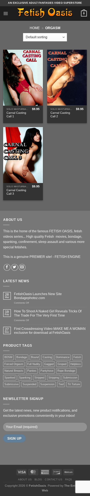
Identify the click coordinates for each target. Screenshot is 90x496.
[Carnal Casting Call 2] (67, 78)
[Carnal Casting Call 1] (23, 78)
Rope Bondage (66, 370)
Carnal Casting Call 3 (16, 192)
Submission (70, 377)
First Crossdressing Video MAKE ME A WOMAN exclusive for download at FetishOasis (50, 330)
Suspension (47, 384)
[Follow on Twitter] (14, 267)
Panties (31, 370)
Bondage (21, 357)
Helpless (75, 364)
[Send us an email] (22, 267)
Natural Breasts (13, 370)
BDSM (8, 357)
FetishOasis (37, 485)
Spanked (9, 377)
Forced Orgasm (13, 364)
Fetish (77, 357)
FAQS (68, 479)
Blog (38, 479)
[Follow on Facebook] (7, 267)
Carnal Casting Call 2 (60, 114)
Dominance (62, 357)
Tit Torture (74, 384)
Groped (62, 364)
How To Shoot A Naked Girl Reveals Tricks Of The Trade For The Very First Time (47, 313)
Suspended (29, 384)
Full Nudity (33, 364)
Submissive (11, 384)
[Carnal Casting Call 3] (23, 155)
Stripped (39, 377)
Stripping (53, 377)
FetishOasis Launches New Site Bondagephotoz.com (38, 296)
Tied (61, 384)
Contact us (53, 479)
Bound (35, 357)
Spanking (24, 377)
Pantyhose (46, 370)
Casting (47, 357)
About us (25, 479)
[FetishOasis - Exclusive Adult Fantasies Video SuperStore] (45, 13)
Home (35, 28)
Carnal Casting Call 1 (16, 114)
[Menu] (5, 13)
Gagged (49, 364)
